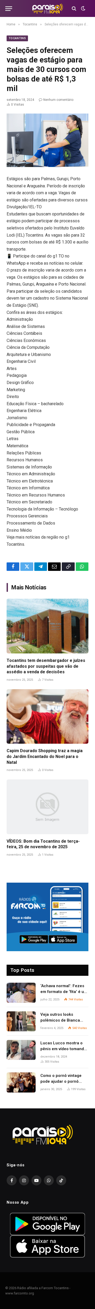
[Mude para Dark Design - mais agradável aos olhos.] (83, 8)
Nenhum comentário (58, 100)
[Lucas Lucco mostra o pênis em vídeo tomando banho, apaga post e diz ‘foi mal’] (21, 1050)
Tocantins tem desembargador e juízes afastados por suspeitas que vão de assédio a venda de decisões (46, 666)
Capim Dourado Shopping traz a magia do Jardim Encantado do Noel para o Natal (45, 756)
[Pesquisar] (74, 9)
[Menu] (8, 9)
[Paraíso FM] (47, 8)
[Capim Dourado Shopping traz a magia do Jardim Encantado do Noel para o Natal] (47, 716)
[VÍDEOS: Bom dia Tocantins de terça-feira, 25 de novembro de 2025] (47, 806)
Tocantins (17, 38)
